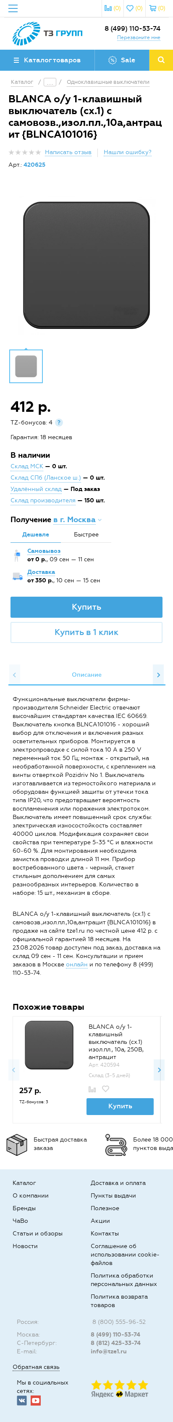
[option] (86, 265)
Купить (86, 607)
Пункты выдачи (113, 1195)
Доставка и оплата (118, 1183)
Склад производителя (43, 500)
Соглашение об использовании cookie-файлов (125, 1255)
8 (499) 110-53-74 (132, 28)
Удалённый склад (36, 489)
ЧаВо (20, 1221)
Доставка (41, 572)
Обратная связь (36, 1367)
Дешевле (35, 534)
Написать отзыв (68, 152)
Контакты (105, 1233)
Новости (25, 1246)
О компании (31, 1195)
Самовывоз (43, 551)
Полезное (105, 1208)
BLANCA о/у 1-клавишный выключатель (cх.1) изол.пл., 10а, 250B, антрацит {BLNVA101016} (116, 1045)
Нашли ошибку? (128, 152)
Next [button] (158, 675)
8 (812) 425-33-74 (116, 1343)
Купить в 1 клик (86, 632)
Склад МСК (26, 466)
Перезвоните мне (138, 37)
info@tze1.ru (109, 1351)
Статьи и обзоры (38, 1233)
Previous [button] (14, 675)
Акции (100, 1221)
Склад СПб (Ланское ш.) (45, 477)
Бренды (24, 1208)
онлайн (77, 964)
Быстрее (86, 534)
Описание (87, 674)
